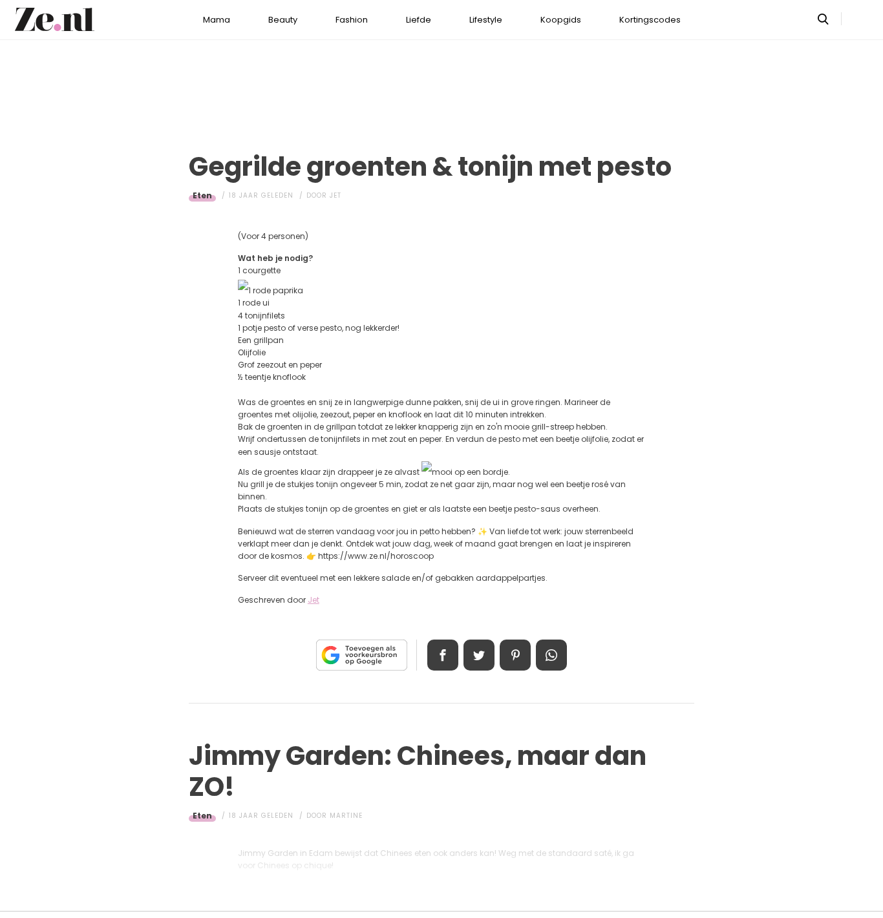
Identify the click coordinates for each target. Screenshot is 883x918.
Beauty (282, 20)
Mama (216, 20)
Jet (335, 195)
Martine (346, 815)
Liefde (418, 20)
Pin (515, 655)
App (551, 655)
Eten (202, 195)
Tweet (479, 655)
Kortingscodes (650, 20)
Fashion (351, 20)
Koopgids (560, 20)
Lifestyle (485, 20)
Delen (442, 655)
